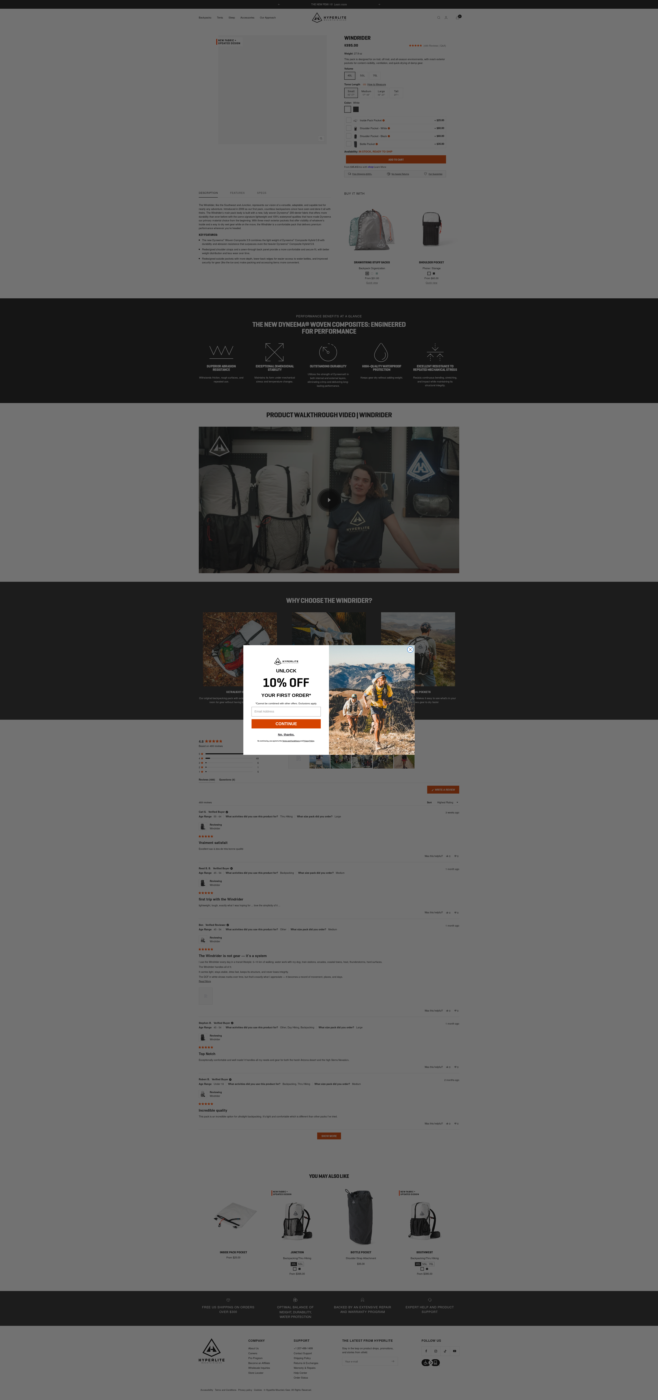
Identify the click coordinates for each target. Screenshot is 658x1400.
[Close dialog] (410, 650)
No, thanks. (286, 734)
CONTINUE (286, 723)
